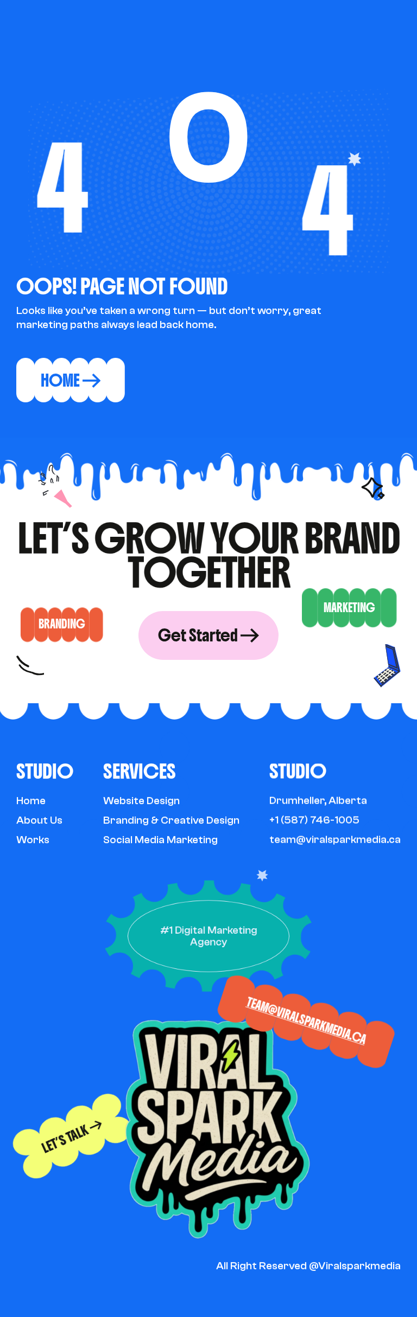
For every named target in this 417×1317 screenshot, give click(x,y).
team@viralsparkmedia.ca (306, 1021)
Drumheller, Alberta (318, 800)
